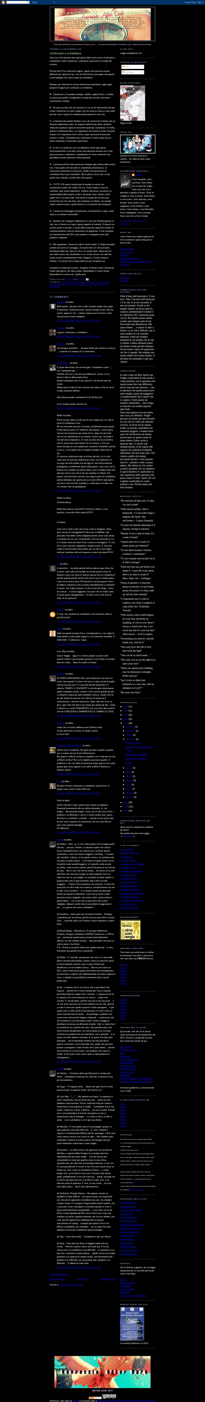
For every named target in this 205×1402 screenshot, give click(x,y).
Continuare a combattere (136, 754)
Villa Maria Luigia (128, 1069)
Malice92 (61, 302)
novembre (131, 731)
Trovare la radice (133, 743)
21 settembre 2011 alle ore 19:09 (79, 793)
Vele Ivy (60, 610)
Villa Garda (125, 1075)
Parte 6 (123, 980)
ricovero (103, 284)
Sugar (59, 629)
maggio (129, 780)
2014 (126, 710)
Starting (123, 1000)
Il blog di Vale (126, 1243)
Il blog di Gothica (128, 1246)
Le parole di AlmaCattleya (132, 893)
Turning (128, 763)
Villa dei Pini (126, 1047)
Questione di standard (135, 758)
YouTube (124, 281)
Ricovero (124, 255)
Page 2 (123, 1009)
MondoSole (125, 1056)
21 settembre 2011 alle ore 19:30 (79, 832)
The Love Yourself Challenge (133, 1295)
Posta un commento (59, 1274)
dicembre (130, 727)
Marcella (61, 674)
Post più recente (57, 1279)
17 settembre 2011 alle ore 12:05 (79, 556)
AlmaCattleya (63, 363)
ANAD (123, 1280)
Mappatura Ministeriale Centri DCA (136, 1081)
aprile (129, 784)
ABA (122, 1053)
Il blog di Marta (127, 1239)
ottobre (129, 735)
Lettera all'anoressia (129, 258)
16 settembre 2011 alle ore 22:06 (79, 356)
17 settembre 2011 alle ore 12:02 (79, 491)
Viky (59, 781)
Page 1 (123, 1006)
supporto (55, 287)
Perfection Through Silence (69, 745)
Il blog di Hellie (127, 1235)
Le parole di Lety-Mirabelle (132, 864)
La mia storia (126, 252)
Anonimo (61, 723)
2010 (126, 802)
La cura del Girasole (129, 1059)
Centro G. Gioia (127, 1072)
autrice (134, 1182)
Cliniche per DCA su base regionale (136, 1078)
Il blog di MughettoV (129, 1232)
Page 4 (123, 1015)
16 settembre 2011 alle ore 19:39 (79, 320)
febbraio (130, 793)
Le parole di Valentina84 (131, 871)
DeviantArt (125, 278)
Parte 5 (123, 977)
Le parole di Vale (127, 867)
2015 (126, 706)
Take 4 (123, 1116)
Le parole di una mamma (131, 900)
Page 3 (123, 1012)
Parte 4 (123, 974)
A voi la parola (126, 849)
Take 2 (123, 1110)
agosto (129, 768)
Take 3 (123, 1113)
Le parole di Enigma (129, 897)
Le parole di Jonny (128, 878)
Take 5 (123, 1119)
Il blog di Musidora (128, 1217)
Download (127, 836)
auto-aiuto (79, 282)
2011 (126, 723)
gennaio (130, 797)
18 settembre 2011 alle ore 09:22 (79, 644)
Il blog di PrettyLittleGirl (131, 1210)
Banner (123, 1003)
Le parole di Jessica (129, 853)
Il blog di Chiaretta (128, 1203)
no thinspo (81, 284)
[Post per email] (87, 279)
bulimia (90, 282)
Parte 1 (123, 965)
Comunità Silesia (128, 1066)
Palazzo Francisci (128, 1050)
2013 (126, 715)
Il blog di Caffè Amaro (130, 1228)
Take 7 (123, 1126)
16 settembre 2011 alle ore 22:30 (79, 408)
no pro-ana (68, 284)
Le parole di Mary (128, 860)
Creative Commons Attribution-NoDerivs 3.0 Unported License (126, 1401)
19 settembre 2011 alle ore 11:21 (79, 738)
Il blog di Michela (128, 1221)
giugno (129, 776)
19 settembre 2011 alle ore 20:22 (79, 774)
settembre (131, 739)
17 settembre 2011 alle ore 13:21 (79, 602)
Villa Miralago (126, 1063)
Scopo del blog (127, 249)
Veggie (60, 840)
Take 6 (123, 1122)
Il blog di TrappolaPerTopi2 (132, 1225)
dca (97, 282)
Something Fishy (128, 1283)
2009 (126, 806)
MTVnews (124, 265)
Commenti (129, 72)
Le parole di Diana (128, 882)
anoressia (66, 282)
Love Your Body (127, 1289)
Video (122, 1018)
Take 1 (123, 1107)
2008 (126, 811)
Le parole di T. (126, 857)
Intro (122, 1104)
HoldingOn (125, 1292)
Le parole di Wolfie (128, 886)
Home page (82, 1279)
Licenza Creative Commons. (136, 1190)
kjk (58, 564)
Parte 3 (123, 971)
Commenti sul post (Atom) (71, 1285)
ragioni (92, 284)
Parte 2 (123, 968)
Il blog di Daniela (127, 1206)
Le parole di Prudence (130, 889)
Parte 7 (123, 983)
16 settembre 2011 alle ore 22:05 (79, 336)
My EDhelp (125, 1286)
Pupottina (61, 328)
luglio (128, 772)
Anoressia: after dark (103, 13)
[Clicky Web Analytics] (95, 1398)
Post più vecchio (107, 1279)
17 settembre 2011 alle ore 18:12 (79, 621)
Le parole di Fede (128, 875)
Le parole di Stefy (128, 904)
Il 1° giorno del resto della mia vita (136, 261)
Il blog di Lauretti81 (129, 1250)
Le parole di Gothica (129, 908)
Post (126, 67)
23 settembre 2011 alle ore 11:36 (79, 1061)
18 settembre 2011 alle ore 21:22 (79, 716)
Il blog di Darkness (128, 1254)
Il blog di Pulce (127, 1214)
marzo (129, 789)
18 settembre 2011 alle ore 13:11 (79, 666)
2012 (126, 719)
